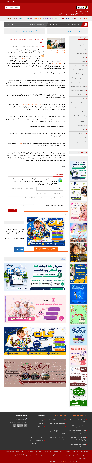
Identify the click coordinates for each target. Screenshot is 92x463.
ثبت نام (6, 2)
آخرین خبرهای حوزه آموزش (80, 415)
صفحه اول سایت (84, 451)
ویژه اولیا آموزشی (82, 130)
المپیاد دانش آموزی (81, 142)
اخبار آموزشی (22, 47)
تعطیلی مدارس (19, 451)
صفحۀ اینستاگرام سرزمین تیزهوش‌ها (29, 31)
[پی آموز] (35, 277)
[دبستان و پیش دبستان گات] (35, 341)
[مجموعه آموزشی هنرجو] (78, 376)
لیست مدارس (38, 451)
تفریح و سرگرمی (82, 99)
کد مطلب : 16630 (60, 50)
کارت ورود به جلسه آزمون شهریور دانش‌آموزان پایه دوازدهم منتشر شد (78, 426)
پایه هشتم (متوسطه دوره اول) (79, 70)
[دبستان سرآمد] (78, 191)
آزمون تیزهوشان (76, 455)
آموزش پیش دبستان (81, 53)
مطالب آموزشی (29, 451)
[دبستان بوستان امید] (78, 314)
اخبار (22, 59)
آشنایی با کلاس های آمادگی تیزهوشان (56, 420)
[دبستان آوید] (78, 335)
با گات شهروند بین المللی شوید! (37, 24)
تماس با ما (41, 423)
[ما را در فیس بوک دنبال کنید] (14, 427)
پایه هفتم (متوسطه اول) (80, 66)
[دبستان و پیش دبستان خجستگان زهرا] (35, 309)
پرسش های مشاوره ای (80, 107)
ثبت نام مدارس (82, 111)
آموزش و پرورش (56, 63)
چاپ (53, 50)
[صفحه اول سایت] (82, 8)
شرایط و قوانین (40, 427)
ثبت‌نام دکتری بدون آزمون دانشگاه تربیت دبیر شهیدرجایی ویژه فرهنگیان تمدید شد (78, 439)
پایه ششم (83, 62)
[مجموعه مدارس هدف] (78, 253)
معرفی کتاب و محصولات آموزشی (78, 90)
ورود (12, 2)
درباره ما (41, 420)
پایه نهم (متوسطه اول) (80, 74)
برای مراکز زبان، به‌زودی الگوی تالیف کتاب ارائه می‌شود (78, 445)
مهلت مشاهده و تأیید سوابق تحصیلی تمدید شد (77, 421)
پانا (60, 166)
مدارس (19, 143)
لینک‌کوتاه (62, 53)
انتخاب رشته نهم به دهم (31, 455)
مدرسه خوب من (82, 134)
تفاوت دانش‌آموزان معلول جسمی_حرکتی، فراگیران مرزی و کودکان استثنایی (56, 432)
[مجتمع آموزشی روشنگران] (78, 273)
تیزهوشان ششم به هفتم (65, 455)
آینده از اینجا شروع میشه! (74, 24)
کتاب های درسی (82, 125)
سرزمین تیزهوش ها (32, 47)
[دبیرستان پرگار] (78, 294)
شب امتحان (85, 455)
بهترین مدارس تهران (58, 451)
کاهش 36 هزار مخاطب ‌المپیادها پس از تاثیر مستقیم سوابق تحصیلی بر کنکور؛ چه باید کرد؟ (77, 432)
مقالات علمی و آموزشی (60, 415)
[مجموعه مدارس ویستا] (78, 396)
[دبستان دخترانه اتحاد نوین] (78, 355)
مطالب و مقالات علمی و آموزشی (78, 95)
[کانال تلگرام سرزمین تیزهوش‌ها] (25, 427)
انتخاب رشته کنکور (20, 455)
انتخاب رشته (42, 455)
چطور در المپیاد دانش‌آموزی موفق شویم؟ (57, 438)
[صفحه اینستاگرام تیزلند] (18, 427)
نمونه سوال (67, 451)
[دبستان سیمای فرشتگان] (78, 232)
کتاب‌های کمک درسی (82, 458)
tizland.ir (65, 461)
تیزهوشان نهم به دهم (52, 455)
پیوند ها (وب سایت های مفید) (78, 103)
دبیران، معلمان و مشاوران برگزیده (80, 116)
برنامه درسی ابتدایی (81, 49)
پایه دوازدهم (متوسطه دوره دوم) (78, 86)
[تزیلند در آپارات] (21, 427)
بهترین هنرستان (47, 451)
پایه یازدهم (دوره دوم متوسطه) (78, 82)
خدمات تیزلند (83, 138)
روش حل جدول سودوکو (59, 427)
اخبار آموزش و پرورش (11, 47)
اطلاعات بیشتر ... (52, 24)
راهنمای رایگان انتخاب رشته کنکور (75, 31)
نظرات (56, 53)
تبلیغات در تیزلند (39, 430)
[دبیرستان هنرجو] (35, 373)
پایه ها (84, 57)
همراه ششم (75, 451)
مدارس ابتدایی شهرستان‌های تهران (31, 104)
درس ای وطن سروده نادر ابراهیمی (57, 423)
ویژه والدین (83, 121)
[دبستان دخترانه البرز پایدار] (78, 211)
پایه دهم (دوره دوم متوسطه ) (79, 78)
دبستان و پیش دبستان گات (46, 248)
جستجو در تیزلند (14, 7)
